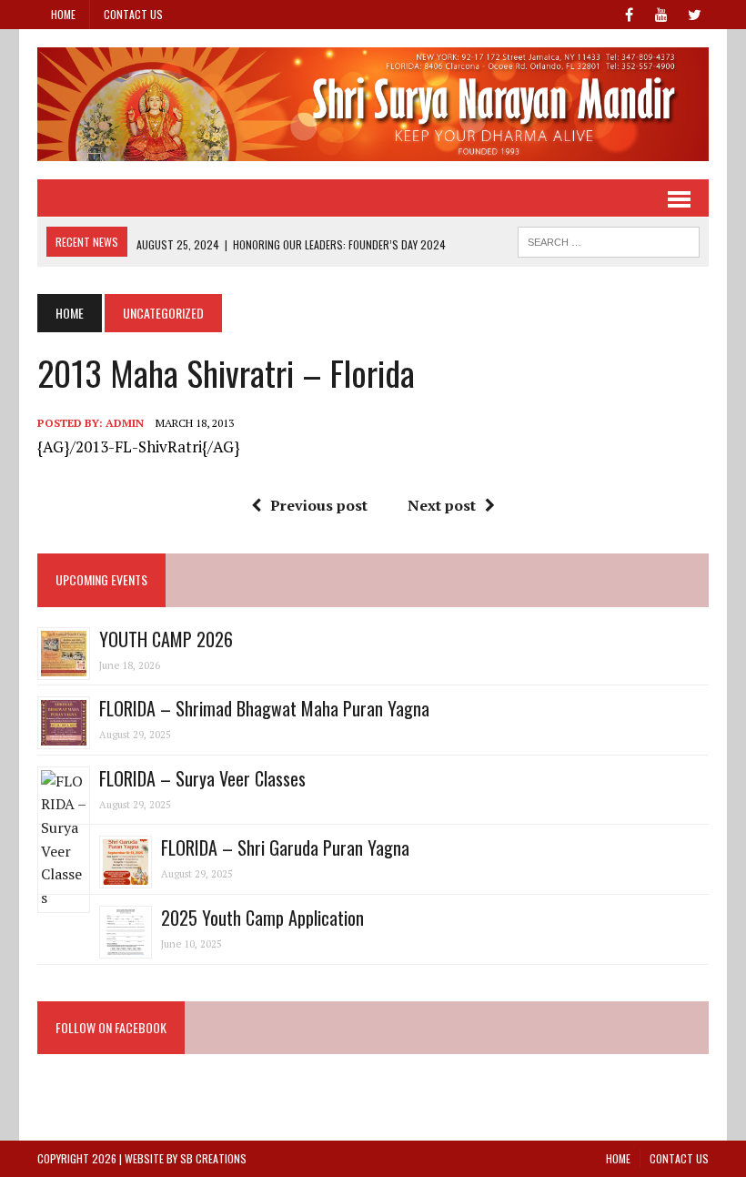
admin (125, 423)
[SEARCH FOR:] (609, 239)
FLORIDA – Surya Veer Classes (202, 778)
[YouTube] (661, 13)
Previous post (319, 505)
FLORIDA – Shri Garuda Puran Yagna (285, 847)
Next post (442, 505)
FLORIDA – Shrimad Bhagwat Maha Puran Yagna (264, 708)
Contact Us (133, 14)
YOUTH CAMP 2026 (166, 639)
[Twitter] (694, 13)
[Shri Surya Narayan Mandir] (373, 104)
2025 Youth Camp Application (262, 917)
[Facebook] (628, 13)
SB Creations (213, 1158)
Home (63, 14)
